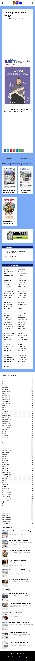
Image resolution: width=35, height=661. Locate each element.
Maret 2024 (17, 438)
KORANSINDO (7, 298)
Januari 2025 (17, 417)
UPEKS (5, 364)
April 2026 (17, 387)
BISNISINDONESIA (8, 273)
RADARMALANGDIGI (23, 320)
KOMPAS (20, 289)
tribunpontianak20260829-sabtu (19, 622)
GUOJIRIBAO (21, 278)
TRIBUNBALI (7, 348)
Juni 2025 (17, 407)
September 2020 (17, 523)
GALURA (6, 278)
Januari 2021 (17, 515)
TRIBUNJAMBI (21, 351)
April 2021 (17, 509)
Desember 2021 (17, 493)
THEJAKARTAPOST (8, 346)
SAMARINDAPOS (22, 331)
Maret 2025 (17, 413)
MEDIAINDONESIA (22, 304)
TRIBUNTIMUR (21, 362)
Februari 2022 (17, 488)
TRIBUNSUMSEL (8, 362)
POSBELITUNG (22, 313)
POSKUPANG (21, 315)
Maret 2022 (17, 486)
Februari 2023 (17, 464)
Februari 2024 (17, 440)
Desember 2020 (17, 517)
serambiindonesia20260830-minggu (9, 191)
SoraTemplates (14, 657)
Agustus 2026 (17, 379)
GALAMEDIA (21, 275)
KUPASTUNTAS (8, 300)
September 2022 (17, 474)
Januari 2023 (17, 466)
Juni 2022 (17, 480)
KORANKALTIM (22, 293)
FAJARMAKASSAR (8, 275)
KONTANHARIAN (22, 291)
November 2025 (17, 397)
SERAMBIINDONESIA (9, 333)
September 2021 (17, 499)
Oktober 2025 (17, 399)
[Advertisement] (17, 39)
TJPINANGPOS (21, 346)
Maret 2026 (17, 389)
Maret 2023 (17, 462)
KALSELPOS (21, 284)
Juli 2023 (17, 454)
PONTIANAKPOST (8, 313)
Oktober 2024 (17, 423)
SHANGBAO (21, 333)
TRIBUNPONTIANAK (23, 359)
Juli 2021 (17, 503)
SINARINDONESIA (22, 335)
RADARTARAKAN (8, 324)
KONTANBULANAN (8, 291)
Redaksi (9, 19)
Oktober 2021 (17, 497)
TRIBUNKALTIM (7, 355)
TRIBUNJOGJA (21, 353)
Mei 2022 (17, 482)
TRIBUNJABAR (7, 351)
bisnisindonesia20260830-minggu (9, 222)
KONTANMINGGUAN (9, 293)
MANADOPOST (8, 302)
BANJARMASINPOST (9, 271)
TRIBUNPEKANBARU (9, 359)
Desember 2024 (17, 419)
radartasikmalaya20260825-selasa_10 (21, 603)
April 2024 (17, 436)
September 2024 (17, 425)
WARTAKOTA (21, 364)
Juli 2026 (17, 381)
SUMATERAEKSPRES (23, 342)
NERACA (20, 309)
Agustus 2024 (17, 428)
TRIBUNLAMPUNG (22, 355)
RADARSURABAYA (22, 322)
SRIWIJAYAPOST (8, 340)
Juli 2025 (17, 405)
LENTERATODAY (22, 300)
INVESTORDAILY (8, 284)
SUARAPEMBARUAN (9, 342)
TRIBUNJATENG (8, 353)
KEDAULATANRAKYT (9, 289)
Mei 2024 (17, 434)
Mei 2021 (17, 507)
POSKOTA (6, 315)
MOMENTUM (7, 309)
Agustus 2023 (17, 452)
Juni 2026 (17, 383)
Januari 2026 (17, 393)
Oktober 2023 (17, 448)
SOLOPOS (20, 337)
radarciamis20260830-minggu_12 (19, 579)
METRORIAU (21, 306)
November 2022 (17, 470)
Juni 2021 (17, 505)
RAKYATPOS (21, 326)
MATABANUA (21, 302)
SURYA (20, 344)
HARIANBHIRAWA (22, 280)
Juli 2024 (17, 430)
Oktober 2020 (17, 521)
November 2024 (17, 421)
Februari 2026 (17, 391)
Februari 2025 (17, 415)
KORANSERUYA (8, 295)
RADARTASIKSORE (8, 326)
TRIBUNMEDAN (22, 357)
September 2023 (17, 450)
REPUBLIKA (7, 331)
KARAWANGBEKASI (23, 287)
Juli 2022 (17, 478)
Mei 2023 (17, 458)
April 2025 (17, 411)
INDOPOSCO (21, 282)
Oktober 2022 (17, 472)
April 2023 (17, 460)
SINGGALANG (7, 337)
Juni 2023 (17, 456)
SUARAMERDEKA (22, 340)
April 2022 (17, 484)
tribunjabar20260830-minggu (25, 191)
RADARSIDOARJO (8, 322)
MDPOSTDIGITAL (8, 304)
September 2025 (17, 401)
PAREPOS (6, 311)
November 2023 (17, 446)
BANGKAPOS (21, 269)
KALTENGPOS (7, 287)
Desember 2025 (17, 395)
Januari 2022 (17, 490)
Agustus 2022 (17, 476)
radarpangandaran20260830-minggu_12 (18, 561)
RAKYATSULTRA (22, 328)
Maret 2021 (17, 511)
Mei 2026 (17, 385)
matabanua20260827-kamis (18, 632)
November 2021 (17, 495)
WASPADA (6, 366)
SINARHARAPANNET (9, 335)
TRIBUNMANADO (8, 357)
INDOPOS (6, 282)
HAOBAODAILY (7, 280)
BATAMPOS (21, 271)
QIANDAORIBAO (8, 317)
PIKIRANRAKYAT (22, 311)
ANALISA (6, 269)
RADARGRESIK (7, 320)
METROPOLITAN (8, 306)
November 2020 (17, 519)
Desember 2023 (17, 444)
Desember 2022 (17, 468)
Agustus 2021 (17, 501)
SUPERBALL (7, 344)
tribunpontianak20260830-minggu (20, 570)
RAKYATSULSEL (8, 328)
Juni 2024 (17, 432)
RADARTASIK (21, 324)
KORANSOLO (21, 298)
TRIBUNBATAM (22, 348)
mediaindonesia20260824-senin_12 (20, 642)
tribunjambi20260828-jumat (18, 593)
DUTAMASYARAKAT (23, 273)
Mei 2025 (17, 409)
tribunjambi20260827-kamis (18, 613)
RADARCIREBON (22, 317)
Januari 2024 (17, 442)
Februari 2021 (17, 513)
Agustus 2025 (17, 403)
